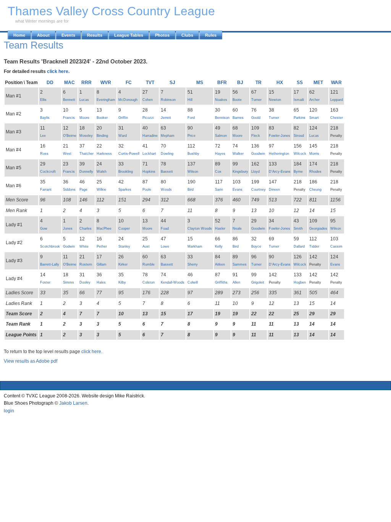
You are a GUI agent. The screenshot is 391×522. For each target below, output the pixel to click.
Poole (146, 189)
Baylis (45, 118)
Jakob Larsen (73, 403)
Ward (122, 136)
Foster (45, 282)
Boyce (256, 246)
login (9, 410)
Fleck (255, 136)
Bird (190, 189)
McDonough (127, 100)
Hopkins (148, 171)
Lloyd (255, 171)
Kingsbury (240, 171)
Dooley (84, 282)
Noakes (221, 100)
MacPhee (104, 228)
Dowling (167, 154)
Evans (237, 189)
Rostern (85, 264)
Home (19, 35)
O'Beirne (69, 136)
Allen (236, 282)
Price (191, 136)
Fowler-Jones (279, 136)
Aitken (220, 264)
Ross (44, 154)
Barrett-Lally (49, 264)
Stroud (299, 136)
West (67, 154)
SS (300, 82)
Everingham (106, 100)
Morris (314, 154)
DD (50, 82)
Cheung (315, 189)
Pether (102, 246)
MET (318, 82)
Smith (298, 228)
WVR (105, 82)
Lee (43, 136)
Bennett (69, 100)
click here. (58, 71)
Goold (255, 118)
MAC (69, 82)
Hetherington (279, 154)
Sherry (192, 264)
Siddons (69, 189)
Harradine (150, 136)
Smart (314, 118)
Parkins (299, 118)
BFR (222, 82)
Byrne (298, 171)
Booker (102, 118)
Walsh (102, 171)
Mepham (167, 136)
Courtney (258, 189)
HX (279, 82)
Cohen (147, 100)
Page (83, 189)
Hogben (300, 282)
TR (258, 82)
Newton (275, 100)
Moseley (86, 136)
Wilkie (101, 189)
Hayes (220, 154)
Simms (68, 282)
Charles (85, 228)
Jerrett (166, 118)
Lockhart (149, 154)
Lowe (165, 246)
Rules (211, 35)
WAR (336, 82)
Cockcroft (48, 171)
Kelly (219, 246)
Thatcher (86, 154)
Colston (148, 282)
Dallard (299, 246)
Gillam (102, 264)
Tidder (314, 246)
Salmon (221, 136)
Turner (256, 100)
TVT (150, 82)
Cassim (336, 246)
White (84, 246)
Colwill (192, 282)
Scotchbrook (50, 246)
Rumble (148, 264)
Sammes (240, 264)
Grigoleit (257, 282)
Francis (69, 118)
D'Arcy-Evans (280, 171)
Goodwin (258, 154)
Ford (191, 118)
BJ (240, 82)
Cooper (124, 228)
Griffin (123, 118)
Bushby (193, 154)
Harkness (104, 154)
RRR (86, 82)
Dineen (274, 189)
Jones (68, 228)
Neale (237, 228)
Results (94, 35)
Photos (162, 35)
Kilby (122, 282)
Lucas (84, 100)
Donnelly (86, 171)
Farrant (46, 189)
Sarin (219, 189)
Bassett (167, 171)
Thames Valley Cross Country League (111, 11)
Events (68, 35)
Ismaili (299, 100)
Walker (238, 154)
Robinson (168, 100)
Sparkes (124, 189)
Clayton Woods (199, 228)
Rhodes (315, 171)
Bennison (222, 118)
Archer (314, 100)
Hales (101, 282)
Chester (336, 118)
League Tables (128, 35)
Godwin (69, 246)
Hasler (220, 228)
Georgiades (318, 228)
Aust (146, 246)
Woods (166, 189)
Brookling (125, 171)
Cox (218, 171)
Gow (43, 228)
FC (129, 82)
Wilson (192, 171)
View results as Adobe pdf (30, 361)
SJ (172, 82)
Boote (237, 100)
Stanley (124, 246)
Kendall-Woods (172, 282)
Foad (165, 228)
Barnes (238, 118)
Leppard (336, 100)
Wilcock (300, 154)
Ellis (43, 100)
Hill (189, 100)
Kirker (123, 264)
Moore (84, 118)
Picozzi (148, 118)
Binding (102, 136)
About (43, 35)
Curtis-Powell (128, 154)
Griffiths (221, 282)
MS (199, 82)
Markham (194, 246)
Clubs (187, 35)
